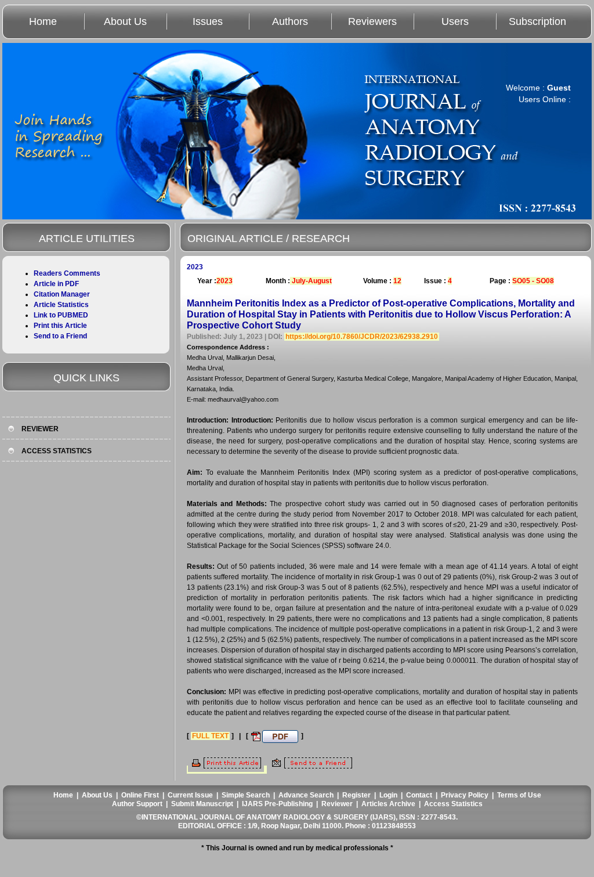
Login (388, 795)
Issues (208, 21)
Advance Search (306, 795)
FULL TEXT (210, 736)
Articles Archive (388, 804)
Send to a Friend (60, 336)
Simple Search (246, 795)
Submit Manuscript (202, 804)
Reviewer (337, 804)
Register (356, 795)
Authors (290, 21)
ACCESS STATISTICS (56, 451)
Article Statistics (61, 305)
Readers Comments (67, 273)
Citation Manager (62, 294)
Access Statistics (453, 804)
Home (43, 21)
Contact (419, 795)
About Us (125, 21)
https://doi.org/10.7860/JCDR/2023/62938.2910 (361, 337)
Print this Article (60, 326)
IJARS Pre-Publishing (277, 804)
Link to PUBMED (61, 315)
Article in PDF (56, 284)
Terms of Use (519, 795)
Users (455, 21)
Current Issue (190, 795)
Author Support (137, 804)
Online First (140, 795)
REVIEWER (40, 429)
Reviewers (372, 21)
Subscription (537, 21)
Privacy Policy (464, 795)
